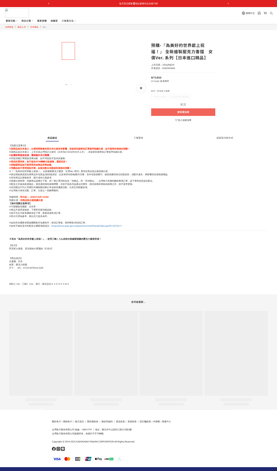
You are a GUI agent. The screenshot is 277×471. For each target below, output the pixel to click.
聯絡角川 (67, 421)
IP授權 (156, 421)
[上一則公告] (48, 3)
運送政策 (120, 421)
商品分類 (26, 20)
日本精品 (34, 27)
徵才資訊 (79, 421)
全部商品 (9, 27)
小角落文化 (68, 20)
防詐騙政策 (145, 421)
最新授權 (42, 20)
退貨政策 (132, 421)
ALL (44, 27)
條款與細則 (107, 421)
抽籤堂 (54, 20)
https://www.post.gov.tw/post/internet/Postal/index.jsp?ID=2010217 (86, 226)
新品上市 (22, 27)
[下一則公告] (228, 3)
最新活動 (10, 20)
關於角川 (56, 421)
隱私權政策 (92, 421)
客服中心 (166, 421)
